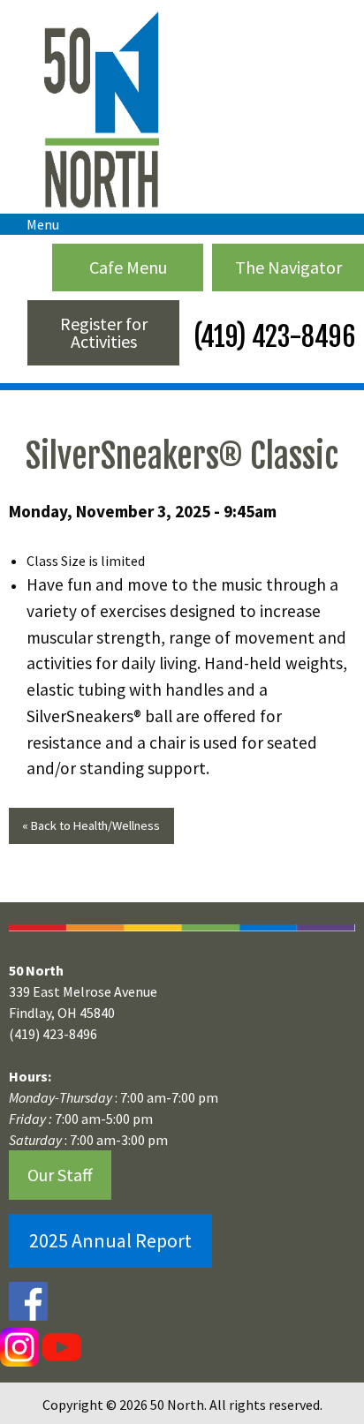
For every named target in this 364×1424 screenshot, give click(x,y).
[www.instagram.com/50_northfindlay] (19, 1346)
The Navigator (288, 267)
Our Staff (60, 1175)
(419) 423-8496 (271, 336)
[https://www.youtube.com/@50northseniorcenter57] (60, 1346)
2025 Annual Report (110, 1240)
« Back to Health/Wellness (91, 825)
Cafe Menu (128, 267)
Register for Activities (104, 332)
